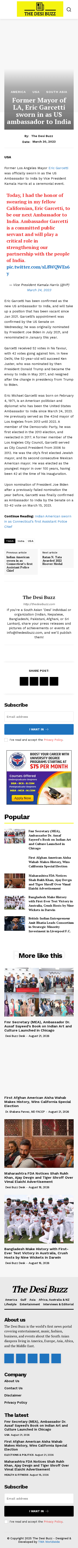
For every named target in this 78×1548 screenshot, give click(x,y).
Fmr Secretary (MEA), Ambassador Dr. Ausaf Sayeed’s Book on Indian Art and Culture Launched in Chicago (50, 839)
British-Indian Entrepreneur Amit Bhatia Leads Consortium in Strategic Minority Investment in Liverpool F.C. (51, 924)
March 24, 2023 (39, 290)
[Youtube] (56, 1358)
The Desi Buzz (42, 136)
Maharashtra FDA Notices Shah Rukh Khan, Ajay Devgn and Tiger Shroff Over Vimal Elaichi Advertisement (50, 881)
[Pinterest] (44, 681)
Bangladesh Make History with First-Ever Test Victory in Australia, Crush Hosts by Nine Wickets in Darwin (51, 903)
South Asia (56, 91)
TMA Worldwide (49, 1541)
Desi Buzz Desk (15, 1036)
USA (35, 91)
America (18, 91)
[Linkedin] (32, 1358)
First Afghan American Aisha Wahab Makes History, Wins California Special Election (50, 861)
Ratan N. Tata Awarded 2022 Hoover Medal (52, 561)
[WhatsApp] (54, 681)
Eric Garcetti (58, 168)
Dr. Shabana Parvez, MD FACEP (25, 1111)
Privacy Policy (53, 739)
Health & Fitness (16, 1474)
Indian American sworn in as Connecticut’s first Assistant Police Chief (37, 521)
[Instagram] (21, 1358)
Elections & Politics (18, 1454)
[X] (34, 681)
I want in (36, 729)
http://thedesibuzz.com (39, 604)
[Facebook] (24, 681)
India (21, 541)
